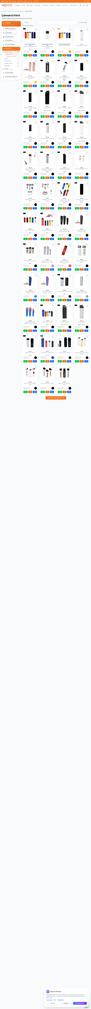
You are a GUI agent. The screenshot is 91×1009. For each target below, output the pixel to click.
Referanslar (13, 1)
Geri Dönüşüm (74, 5)
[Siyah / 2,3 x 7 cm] (62, 317)
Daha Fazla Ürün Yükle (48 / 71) (56, 398)
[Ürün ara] (80, 5)
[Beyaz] (41, 72)
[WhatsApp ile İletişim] (84, 5)
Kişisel (52, 5)
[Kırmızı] (62, 72)
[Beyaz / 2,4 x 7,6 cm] (79, 317)
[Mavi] (65, 72)
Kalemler (18, 5)
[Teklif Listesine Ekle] (30, 55)
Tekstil (65, 5)
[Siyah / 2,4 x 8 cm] (45, 103)
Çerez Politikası (49, 999)
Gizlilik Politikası (60, 999)
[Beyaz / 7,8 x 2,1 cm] (79, 133)
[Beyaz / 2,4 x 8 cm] (41, 103)
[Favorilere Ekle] (35, 29)
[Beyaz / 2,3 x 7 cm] (58, 317)
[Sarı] (69, 72)
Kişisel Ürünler (11, 11)
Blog (26, 1)
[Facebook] (86, 1)
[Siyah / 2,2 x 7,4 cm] (75, 103)
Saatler (59, 5)
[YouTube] (88, 1)
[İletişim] (88, 5)
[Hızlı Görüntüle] (35, 55)
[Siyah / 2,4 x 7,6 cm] (75, 317)
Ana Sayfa (4, 11)
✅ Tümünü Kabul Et (79, 1003)
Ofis (24, 5)
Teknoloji (38, 5)
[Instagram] (84, 1)
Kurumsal (31, 5)
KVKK (55, 999)
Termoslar (45, 5)
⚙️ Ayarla (53, 1003)
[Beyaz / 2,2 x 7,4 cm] (79, 103)
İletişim (36, 1)
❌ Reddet (66, 1003)
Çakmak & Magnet (19, 11)
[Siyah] (45, 72)
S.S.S (31, 1)
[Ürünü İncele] (35, 51)
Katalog (21, 1)
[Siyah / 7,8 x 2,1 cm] (75, 133)
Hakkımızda (5, 1)
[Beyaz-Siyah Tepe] (58, 164)
